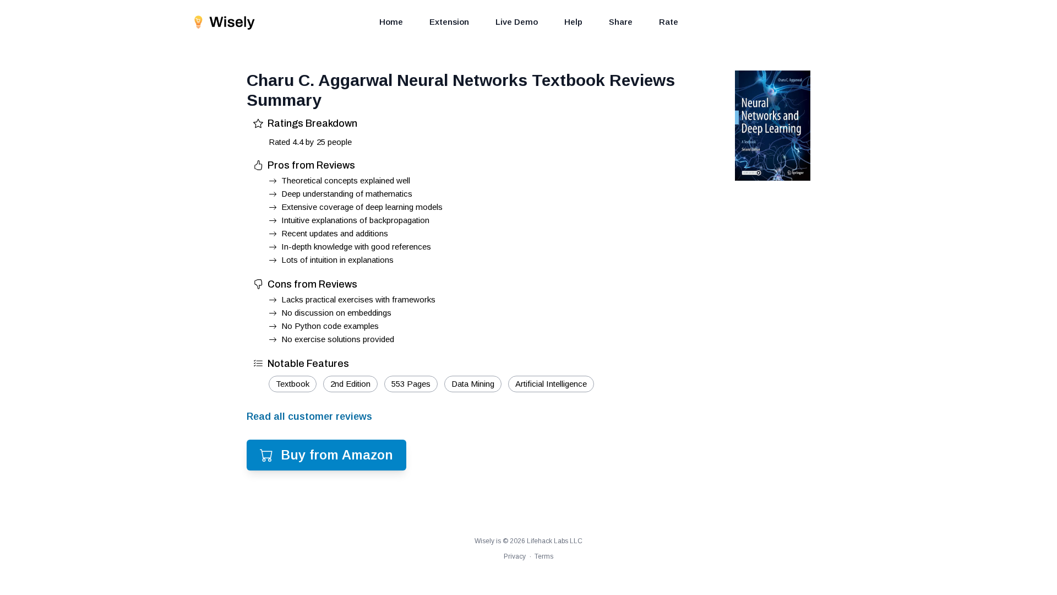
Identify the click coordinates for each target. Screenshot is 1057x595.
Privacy (515, 556)
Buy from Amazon (337, 454)
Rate (668, 21)
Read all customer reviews (309, 416)
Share (621, 21)
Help (573, 21)
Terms (544, 556)
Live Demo (516, 21)
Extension (449, 21)
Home (391, 21)
